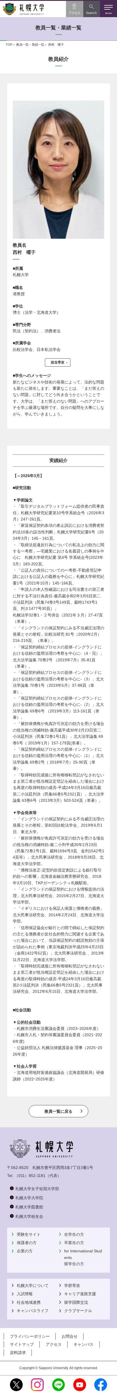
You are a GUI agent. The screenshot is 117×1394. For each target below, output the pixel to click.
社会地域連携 (29, 1302)
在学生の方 (74, 1234)
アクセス (54, 1344)
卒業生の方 (74, 1242)
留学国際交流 (76, 1302)
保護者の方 (27, 1242)
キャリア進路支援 (80, 1293)
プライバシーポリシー (30, 1336)
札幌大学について (33, 1285)
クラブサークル (78, 1310)
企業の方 (25, 1251)
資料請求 (18, 1352)
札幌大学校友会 (29, 1216)
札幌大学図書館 (29, 1207)
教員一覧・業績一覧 (30, 44)
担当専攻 (57, 362)
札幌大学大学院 (29, 1198)
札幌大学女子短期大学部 (37, 1188)
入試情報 (25, 1293)
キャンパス (83, 1344)
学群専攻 (72, 1285)
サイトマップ (22, 1344)
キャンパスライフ (33, 1310)
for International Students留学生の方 (83, 1257)
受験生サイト (29, 1234)
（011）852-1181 (29, 1175)
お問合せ (70, 1336)
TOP (9, 44)
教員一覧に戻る (58, 1111)
